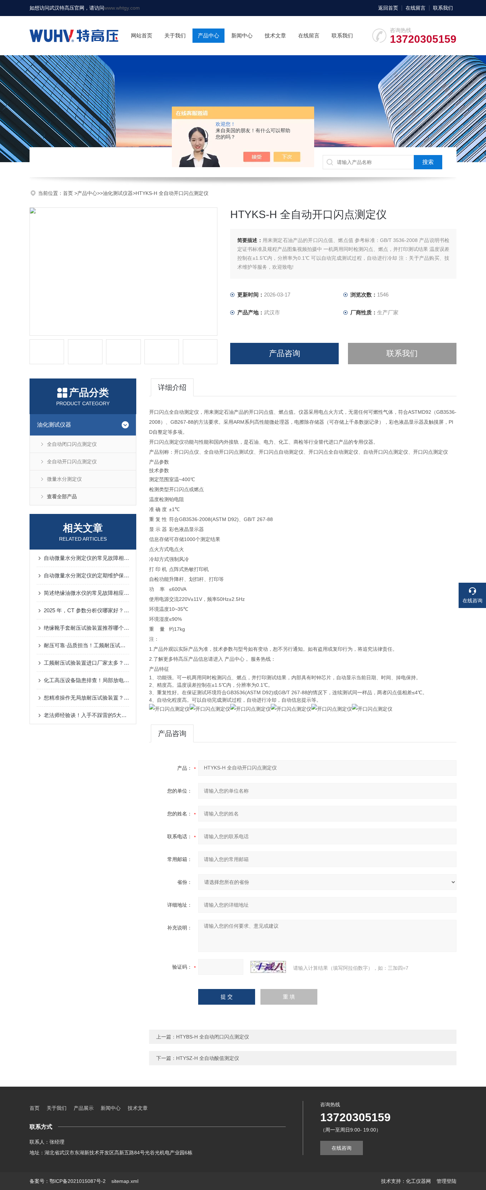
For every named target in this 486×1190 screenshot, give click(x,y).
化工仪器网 (418, 1181)
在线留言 (416, 8)
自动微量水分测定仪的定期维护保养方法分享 (86, 575)
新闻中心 (242, 35)
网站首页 (141, 35)
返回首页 (388, 8)
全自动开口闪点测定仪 (72, 461)
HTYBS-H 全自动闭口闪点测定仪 (212, 1037)
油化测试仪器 (118, 193)
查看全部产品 (62, 496)
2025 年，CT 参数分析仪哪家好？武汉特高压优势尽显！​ (86, 610)
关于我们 (175, 35)
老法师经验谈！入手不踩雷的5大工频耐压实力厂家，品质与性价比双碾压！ (86, 715)
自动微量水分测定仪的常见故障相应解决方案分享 (86, 558)
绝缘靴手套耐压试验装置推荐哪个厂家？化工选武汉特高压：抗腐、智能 (86, 628)
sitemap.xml (124, 1181)
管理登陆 (446, 1181)
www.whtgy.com (122, 8)
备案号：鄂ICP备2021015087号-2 (68, 1181)
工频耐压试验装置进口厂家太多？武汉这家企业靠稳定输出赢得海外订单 (86, 663)
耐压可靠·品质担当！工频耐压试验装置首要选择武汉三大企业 (86, 645)
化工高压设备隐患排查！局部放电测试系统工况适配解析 (86, 680)
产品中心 (208, 35)
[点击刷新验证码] (268, 967)
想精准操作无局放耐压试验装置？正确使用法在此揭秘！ (86, 698)
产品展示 (84, 1108)
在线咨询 (342, 1148)
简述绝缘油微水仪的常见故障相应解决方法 (86, 593)
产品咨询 (284, 353)
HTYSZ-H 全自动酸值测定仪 (207, 1058)
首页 (68, 193)
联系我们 (443, 8)
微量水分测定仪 (64, 479)
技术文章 (275, 35)
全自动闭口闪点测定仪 (72, 444)
